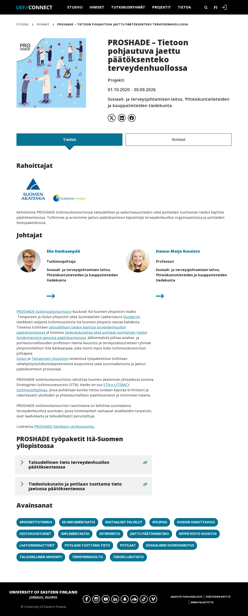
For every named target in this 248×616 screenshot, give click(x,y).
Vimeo (153, 600)
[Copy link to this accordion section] (145, 462)
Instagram (96, 600)
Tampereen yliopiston (49, 358)
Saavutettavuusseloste (186, 596)
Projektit (161, 7)
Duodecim (131, 316)
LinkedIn (115, 600)
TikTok (144, 600)
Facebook (87, 600)
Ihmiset (97, 7)
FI (215, 7)
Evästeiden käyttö (218, 596)
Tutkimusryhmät (128, 7)
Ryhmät (43, 24)
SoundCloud (134, 600)
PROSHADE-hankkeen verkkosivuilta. (64, 426)
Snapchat (125, 600)
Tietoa (184, 7)
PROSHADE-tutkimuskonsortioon (43, 311)
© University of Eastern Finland (43, 599)
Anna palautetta (202, 602)
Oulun (21, 358)
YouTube (106, 600)
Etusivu (75, 7)
